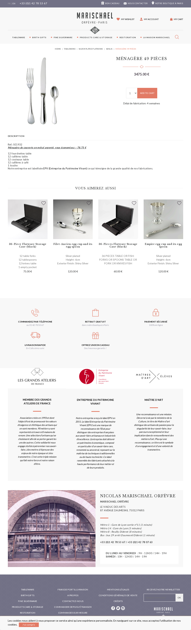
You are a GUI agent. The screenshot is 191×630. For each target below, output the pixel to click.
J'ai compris (29, 624)
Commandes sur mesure (73, 612)
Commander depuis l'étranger (73, 607)
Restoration (128, 37)
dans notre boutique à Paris (95, 325)
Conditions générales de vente (118, 595)
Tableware (18, 37)
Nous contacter (138, 3)
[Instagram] (123, 607)
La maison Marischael (156, 37)
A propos (73, 595)
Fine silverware (63, 37)
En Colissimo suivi (35, 348)
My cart (178, 19)
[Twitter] (118, 607)
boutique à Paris (169, 3)
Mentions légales (118, 589)
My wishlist (127, 19)
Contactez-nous (72, 601)
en (13, 3)
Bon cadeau (112, 3)
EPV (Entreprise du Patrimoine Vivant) (65, 168)
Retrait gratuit (95, 321)
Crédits (118, 601)
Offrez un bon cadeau (95, 345)
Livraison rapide (35, 345)
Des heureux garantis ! (95, 348)
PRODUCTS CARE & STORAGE (96, 37)
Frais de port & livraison (73, 589)
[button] (149, 19)
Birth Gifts (39, 37)
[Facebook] (113, 607)
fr (9, 3)
